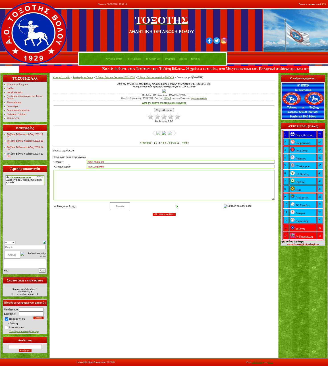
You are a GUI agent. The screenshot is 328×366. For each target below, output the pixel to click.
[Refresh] (44, 242)
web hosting (257, 362)
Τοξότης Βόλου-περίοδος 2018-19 (25, 153)
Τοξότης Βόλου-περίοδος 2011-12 (25, 134)
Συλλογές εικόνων (83, 77)
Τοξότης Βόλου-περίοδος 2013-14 (25, 147)
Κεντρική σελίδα (61, 77)
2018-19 (167, 98)
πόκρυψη (19, 327)
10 (174, 142)
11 (177, 142)
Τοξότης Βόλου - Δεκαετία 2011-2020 (115, 77)
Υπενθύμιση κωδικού (19, 331)
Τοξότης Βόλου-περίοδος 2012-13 (25, 140)
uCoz (270, 362)
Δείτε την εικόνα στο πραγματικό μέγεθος (164, 102)
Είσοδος (195, 58)
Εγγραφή (170, 58)
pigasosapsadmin (199, 98)
